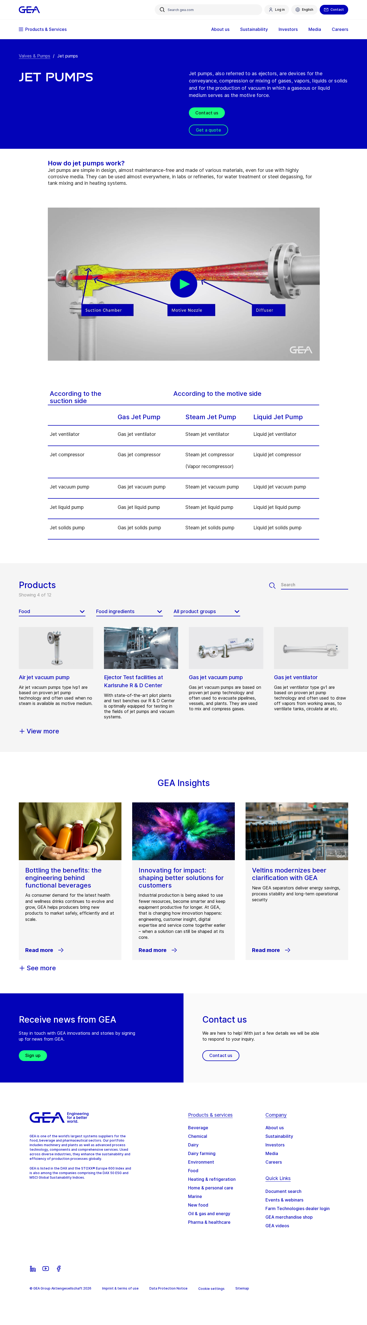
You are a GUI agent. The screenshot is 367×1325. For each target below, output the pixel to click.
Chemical (197, 1136)
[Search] (275, 585)
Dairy (193, 1144)
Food (193, 1170)
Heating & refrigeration (212, 1179)
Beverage (198, 1127)
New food (198, 1205)
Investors (275, 1144)
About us (274, 1127)
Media (271, 1153)
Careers (273, 1162)
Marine (195, 1196)
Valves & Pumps (34, 56)
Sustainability (279, 1136)
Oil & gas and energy (209, 1213)
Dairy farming (201, 1153)
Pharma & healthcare (209, 1222)
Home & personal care (210, 1187)
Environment (201, 1162)
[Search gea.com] (162, 9)
